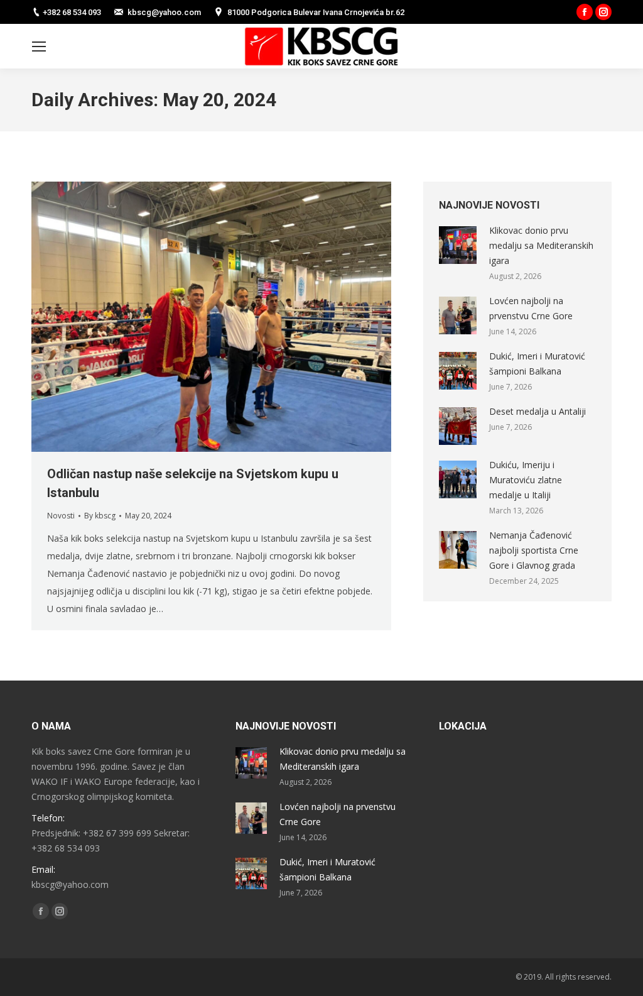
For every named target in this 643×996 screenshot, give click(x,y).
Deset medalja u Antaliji (537, 411)
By (100, 515)
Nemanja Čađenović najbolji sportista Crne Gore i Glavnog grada (533, 550)
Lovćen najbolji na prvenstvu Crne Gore (531, 308)
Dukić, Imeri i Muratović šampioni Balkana (537, 363)
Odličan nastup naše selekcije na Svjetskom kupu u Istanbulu (192, 483)
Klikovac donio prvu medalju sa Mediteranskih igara (541, 245)
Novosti (61, 515)
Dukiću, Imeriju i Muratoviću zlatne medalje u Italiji (525, 480)
